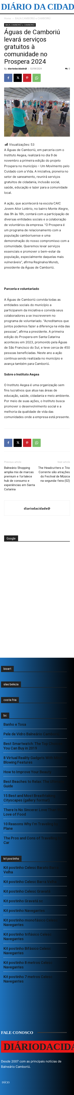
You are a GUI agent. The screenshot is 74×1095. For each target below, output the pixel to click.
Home (7, 18)
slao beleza (10, 684)
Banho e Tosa (14, 724)
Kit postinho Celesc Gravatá (26, 891)
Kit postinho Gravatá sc (23, 901)
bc (5, 715)
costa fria (9, 700)
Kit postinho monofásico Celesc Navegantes (30, 922)
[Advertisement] (37, 557)
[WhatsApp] (36, 78)
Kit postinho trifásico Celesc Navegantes (27, 936)
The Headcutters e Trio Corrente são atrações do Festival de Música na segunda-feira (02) (54, 474)
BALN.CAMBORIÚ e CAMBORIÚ (33, 18)
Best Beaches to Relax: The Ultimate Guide (33, 783)
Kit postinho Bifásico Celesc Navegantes (27, 950)
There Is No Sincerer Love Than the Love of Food (33, 812)
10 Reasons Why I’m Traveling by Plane (30, 826)
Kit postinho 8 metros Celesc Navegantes (27, 964)
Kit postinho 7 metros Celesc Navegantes (27, 979)
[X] (18, 78)
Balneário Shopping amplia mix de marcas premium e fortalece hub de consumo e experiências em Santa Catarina (19, 478)
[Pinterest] (27, 78)
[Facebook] (8, 78)
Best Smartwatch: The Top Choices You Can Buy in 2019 (32, 745)
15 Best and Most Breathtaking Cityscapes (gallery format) (29, 797)
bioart (7, 668)
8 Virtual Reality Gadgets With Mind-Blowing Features (33, 760)
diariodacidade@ (17, 68)
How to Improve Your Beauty (27, 772)
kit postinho (11, 858)
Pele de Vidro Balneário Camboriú (31, 734)
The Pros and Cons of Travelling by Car (32, 840)
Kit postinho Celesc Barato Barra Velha (31, 869)
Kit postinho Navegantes (24, 910)
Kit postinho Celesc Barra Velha (30, 882)
